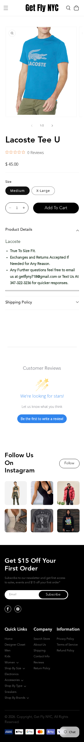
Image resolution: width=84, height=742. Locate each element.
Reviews (39, 662)
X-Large (43, 190)
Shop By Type (13, 685)
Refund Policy (65, 650)
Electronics (11, 674)
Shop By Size (13, 668)
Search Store (42, 638)
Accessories (12, 680)
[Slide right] (52, 126)
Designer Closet (15, 644)
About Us (40, 644)
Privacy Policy (65, 638)
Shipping (40, 650)
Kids (7, 656)
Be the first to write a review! (42, 419)
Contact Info (41, 656)
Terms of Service (67, 644)
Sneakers (10, 692)
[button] (6, 8)
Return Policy (42, 668)
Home (9, 638)
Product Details (18, 230)
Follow (69, 463)
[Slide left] (32, 126)
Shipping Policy (18, 302)
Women (10, 662)
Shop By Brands (15, 697)
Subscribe (53, 594)
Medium (17, 190)
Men (7, 650)
